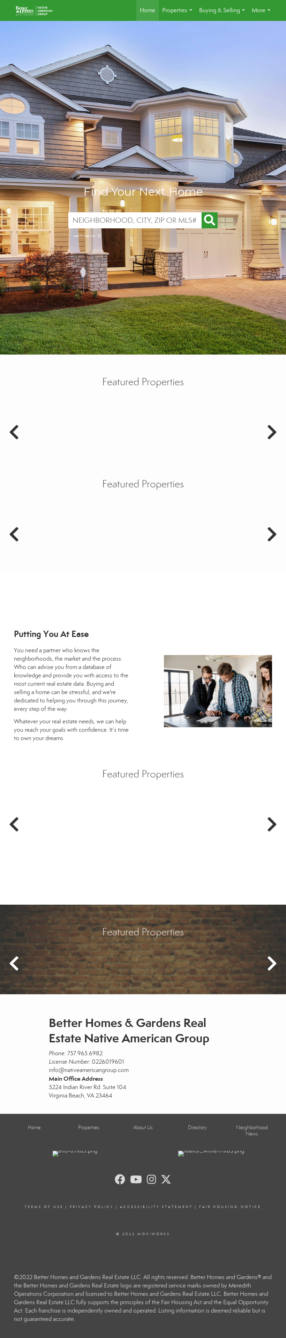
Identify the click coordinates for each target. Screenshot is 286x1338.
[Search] (210, 220)
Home (147, 10)
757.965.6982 (85, 1053)
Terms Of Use (44, 1207)
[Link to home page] (37, 10)
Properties (178, 14)
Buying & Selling (223, 14)
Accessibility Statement (156, 1207)
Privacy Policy (92, 1207)
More (262, 14)
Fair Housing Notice (230, 1207)
